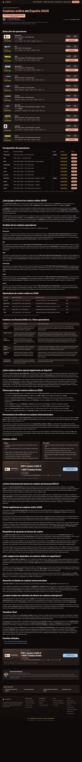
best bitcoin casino (66, 689)
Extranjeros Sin (58, 2)
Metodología (42, 700)
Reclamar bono (70, 469)
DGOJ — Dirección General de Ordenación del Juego (15, 641)
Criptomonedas (67, 2)
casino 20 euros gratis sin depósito (65, 221)
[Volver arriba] (78, 758)
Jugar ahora (75, 1)
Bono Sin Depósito (37, 2)
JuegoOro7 (33, 720)
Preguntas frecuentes (72, 709)
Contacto (69, 705)
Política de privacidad (58, 700)
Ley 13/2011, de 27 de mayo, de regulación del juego (15, 643)
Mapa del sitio (70, 711)
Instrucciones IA (70, 713)
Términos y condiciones (58, 703)
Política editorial (70, 707)
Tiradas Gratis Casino (48, 2)
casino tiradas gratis (29, 689)
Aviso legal (55, 705)
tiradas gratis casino (74, 211)
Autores (41, 703)
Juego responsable (43, 705)
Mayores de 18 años (71, 703)
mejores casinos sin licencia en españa (50, 690)
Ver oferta (74, 154)
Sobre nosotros (70, 700)
